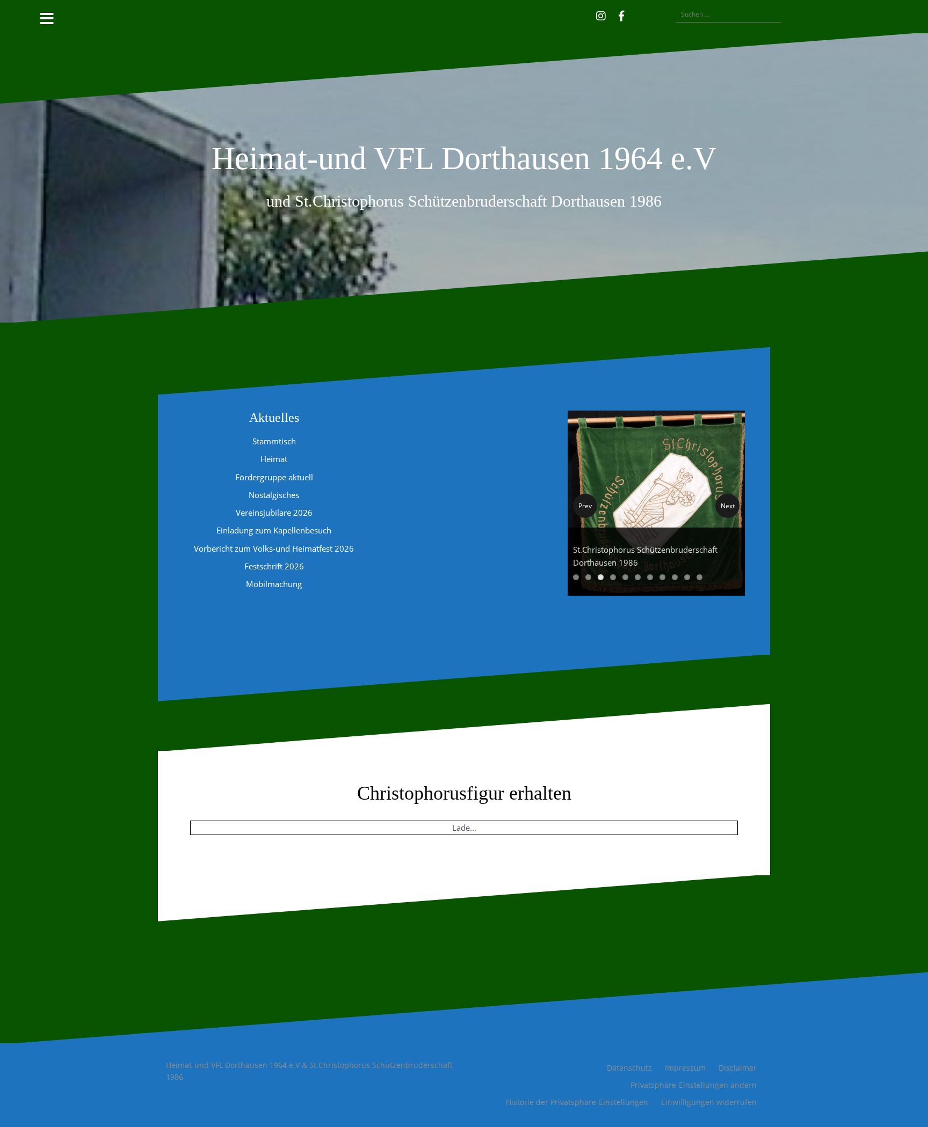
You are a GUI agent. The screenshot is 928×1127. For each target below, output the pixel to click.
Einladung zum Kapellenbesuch (273, 530)
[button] (637, 14)
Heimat (273, 458)
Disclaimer (738, 1068)
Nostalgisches (274, 494)
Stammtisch (274, 441)
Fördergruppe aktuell (274, 477)
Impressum (685, 1068)
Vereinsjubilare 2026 (274, 512)
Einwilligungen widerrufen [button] (709, 1102)
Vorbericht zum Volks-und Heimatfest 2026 (274, 548)
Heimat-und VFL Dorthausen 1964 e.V (464, 158)
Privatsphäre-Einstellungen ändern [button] (693, 1085)
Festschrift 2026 (274, 566)
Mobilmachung (274, 584)
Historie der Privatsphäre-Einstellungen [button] (577, 1102)
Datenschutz (629, 1068)
